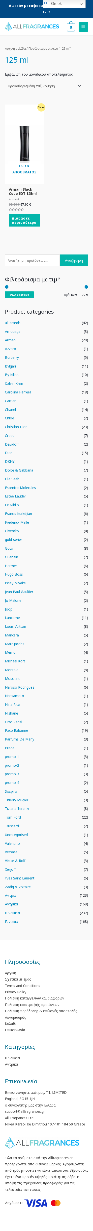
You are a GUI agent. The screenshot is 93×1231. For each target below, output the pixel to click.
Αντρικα (11, 904)
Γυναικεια (12, 912)
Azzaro (10, 348)
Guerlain (11, 557)
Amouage (13, 331)
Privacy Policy (15, 991)
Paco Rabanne (16, 730)
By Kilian (12, 374)
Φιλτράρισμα (19, 294)
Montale (11, 669)
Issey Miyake (15, 583)
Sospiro (11, 791)
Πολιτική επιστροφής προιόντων (32, 1004)
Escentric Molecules (20, 487)
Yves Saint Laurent (19, 878)
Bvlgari (10, 366)
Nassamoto (14, 695)
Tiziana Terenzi (17, 808)
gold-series (14, 539)
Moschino (13, 678)
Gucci (9, 548)
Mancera (12, 635)
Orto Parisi (13, 722)
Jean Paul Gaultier (19, 591)
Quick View (24, 180)
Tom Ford (13, 817)
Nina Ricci (12, 704)
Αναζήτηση (74, 260)
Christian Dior (16, 426)
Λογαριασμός (15, 1017)
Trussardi (12, 826)
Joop (8, 609)
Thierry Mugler (16, 800)
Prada (9, 747)
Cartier (10, 400)
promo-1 (12, 756)
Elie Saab (12, 479)
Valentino (12, 843)
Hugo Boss (14, 574)
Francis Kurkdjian (18, 513)
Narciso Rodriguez (19, 687)
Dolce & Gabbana (19, 470)
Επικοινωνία (15, 1029)
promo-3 (12, 773)
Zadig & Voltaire (18, 886)
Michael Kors (15, 661)
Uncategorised (16, 834)
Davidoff (12, 444)
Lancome (12, 617)
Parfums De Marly (19, 739)
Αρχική (10, 973)
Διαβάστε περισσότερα (24, 220)
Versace (11, 852)
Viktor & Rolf (15, 860)
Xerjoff (10, 869)
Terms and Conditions (22, 985)
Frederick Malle (17, 522)
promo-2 (12, 765)
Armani (10, 340)
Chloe (9, 418)
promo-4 (12, 782)
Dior (8, 452)
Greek (56, 3)
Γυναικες (12, 921)
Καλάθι (10, 1023)
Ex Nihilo (12, 504)
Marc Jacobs (14, 643)
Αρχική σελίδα (15, 48)
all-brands (13, 322)
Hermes (11, 565)
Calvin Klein (14, 383)
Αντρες (11, 895)
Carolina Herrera (18, 392)
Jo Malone (13, 600)
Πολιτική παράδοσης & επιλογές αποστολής (41, 1010)
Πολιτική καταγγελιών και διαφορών (34, 998)
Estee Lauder (15, 496)
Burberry (12, 357)
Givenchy (12, 530)
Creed (9, 435)
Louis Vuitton (15, 626)
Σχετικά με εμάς (18, 979)
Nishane (11, 713)
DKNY (9, 461)
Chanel (10, 409)
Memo (10, 652)
